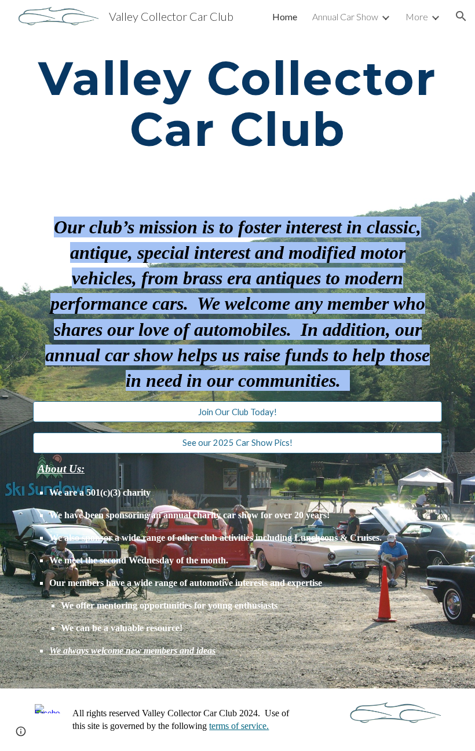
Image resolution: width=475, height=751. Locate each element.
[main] (237, 104)
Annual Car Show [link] (345, 16)
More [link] (416, 16)
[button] (461, 16)
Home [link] (284, 16)
